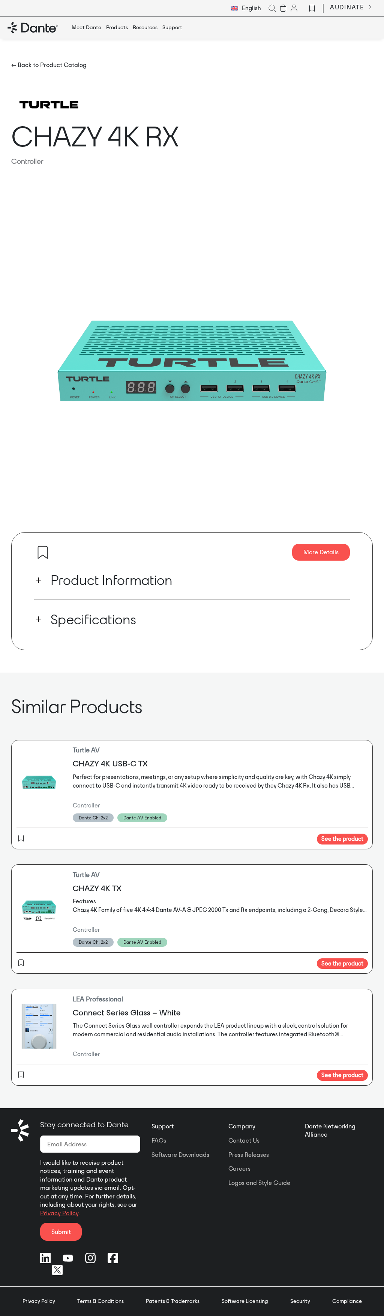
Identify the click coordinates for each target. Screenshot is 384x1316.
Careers (239, 1168)
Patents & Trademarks (173, 1301)
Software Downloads (180, 1154)
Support (163, 1126)
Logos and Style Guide (259, 1182)
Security (300, 1301)
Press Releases (248, 1154)
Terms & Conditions (100, 1301)
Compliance (347, 1301)
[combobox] (246, 8)
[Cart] (283, 8)
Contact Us (244, 1140)
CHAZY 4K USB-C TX (110, 763)
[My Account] (294, 8)
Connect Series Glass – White (127, 1012)
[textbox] (246, 8)
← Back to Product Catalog (49, 65)
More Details (321, 552)
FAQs (159, 1140)
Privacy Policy (59, 1213)
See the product (342, 838)
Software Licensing (245, 1301)
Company (241, 1126)
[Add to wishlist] (42, 552)
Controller (27, 161)
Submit (61, 1231)
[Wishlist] (312, 8)
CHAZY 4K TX (97, 888)
